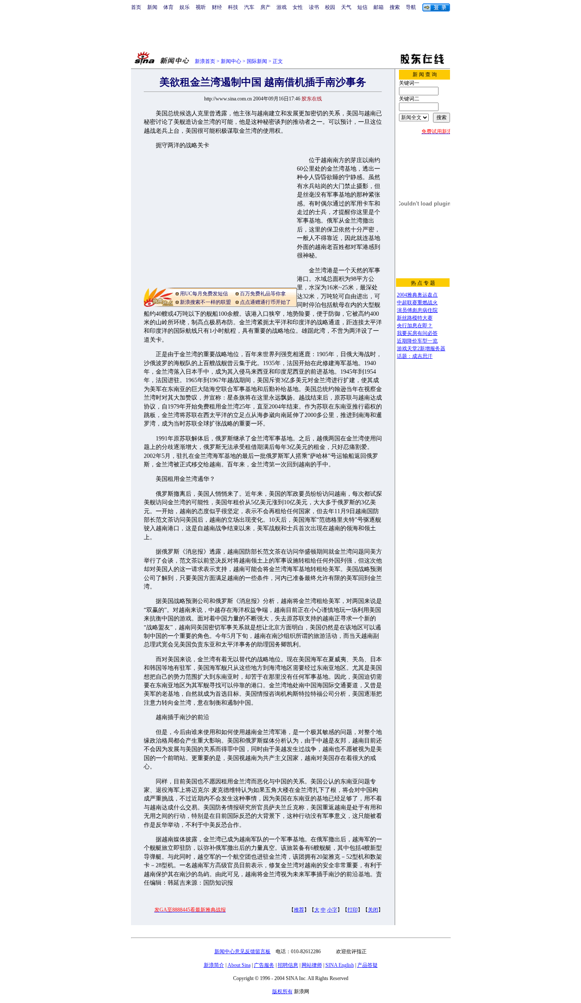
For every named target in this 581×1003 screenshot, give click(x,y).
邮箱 (378, 7)
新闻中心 (231, 61)
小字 (332, 910)
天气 (346, 7)
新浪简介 (214, 965)
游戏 (281, 7)
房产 (265, 7)
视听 (201, 7)
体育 (168, 7)
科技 (233, 7)
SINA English (339, 965)
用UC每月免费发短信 (204, 294)
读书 (314, 7)
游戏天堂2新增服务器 (421, 348)
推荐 (299, 910)
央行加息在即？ (415, 326)
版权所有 (282, 991)
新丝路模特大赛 (415, 318)
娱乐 (184, 7)
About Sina (239, 965)
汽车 (249, 7)
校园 (330, 7)
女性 (298, 7)
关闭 (373, 910)
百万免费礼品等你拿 (263, 294)
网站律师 (312, 965)
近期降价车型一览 (417, 341)
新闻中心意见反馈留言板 (242, 951)
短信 (362, 7)
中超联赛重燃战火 (417, 303)
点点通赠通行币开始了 (265, 302)
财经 (217, 7)
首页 (136, 7)
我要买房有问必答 (417, 333)
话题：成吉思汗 (415, 356)
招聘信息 (288, 965)
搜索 (395, 7)
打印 (352, 910)
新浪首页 (205, 61)
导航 (411, 7)
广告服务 (264, 965)
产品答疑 (367, 965)
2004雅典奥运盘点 (417, 295)
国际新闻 (257, 61)
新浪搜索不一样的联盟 (205, 302)
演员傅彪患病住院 (417, 310)
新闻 (152, 7)
